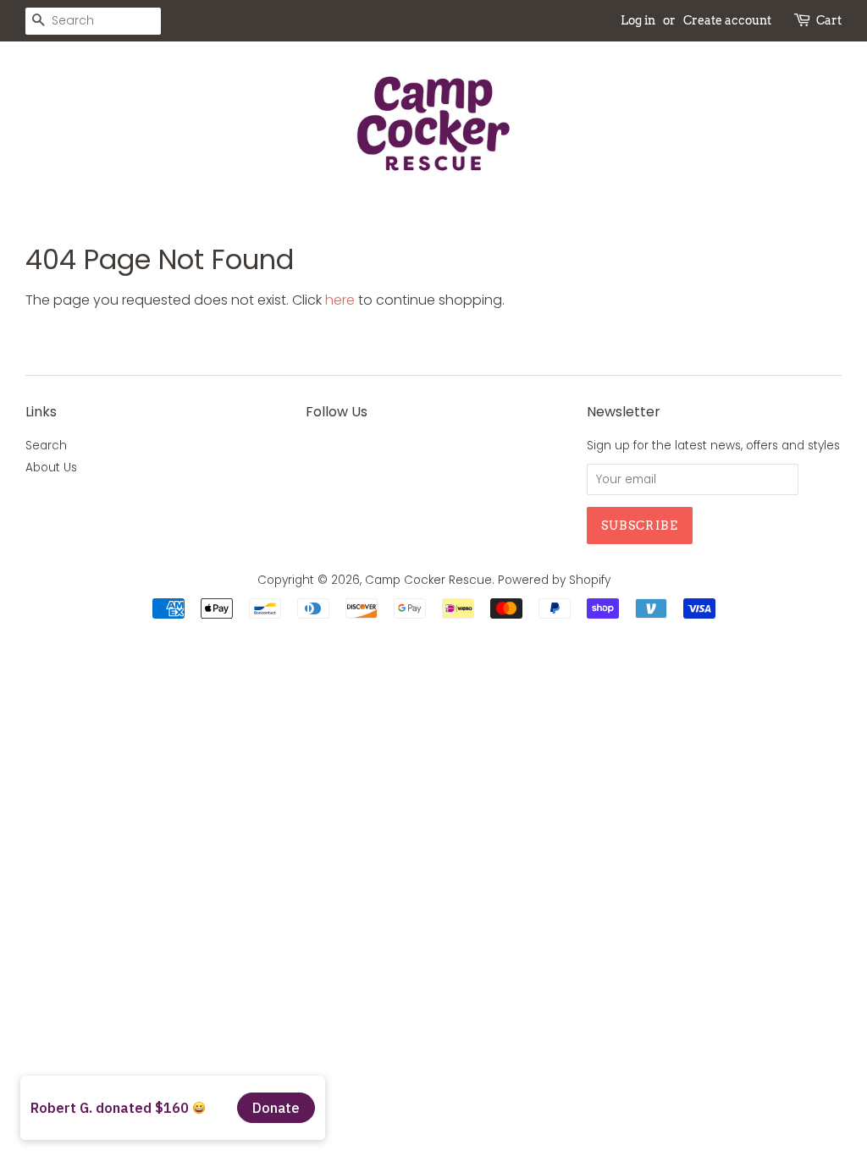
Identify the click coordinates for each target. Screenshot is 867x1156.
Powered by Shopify (554, 580)
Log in (638, 20)
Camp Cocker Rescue (428, 580)
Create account (727, 20)
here (340, 300)
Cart (829, 20)
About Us (51, 468)
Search (46, 446)
